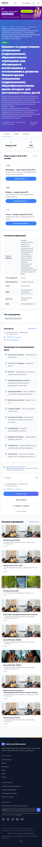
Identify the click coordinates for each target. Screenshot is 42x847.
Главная (4, 27)
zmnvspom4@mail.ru (13, 340)
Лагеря (4, 777)
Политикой (19, 814)
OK (8, 819)
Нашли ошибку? (21, 511)
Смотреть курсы (20, 201)
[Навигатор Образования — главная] (5, 3)
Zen (22, 819)
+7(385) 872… (13, 337)
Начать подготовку (20, 223)
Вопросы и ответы (8, 797)
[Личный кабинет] (33, 3)
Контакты (26, 134)
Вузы (3, 770)
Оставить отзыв (21, 494)
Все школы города (34, 123)
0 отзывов (7, 478)
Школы (11, 27)
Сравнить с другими (22, 506)
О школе (7, 134)
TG (13, 819)
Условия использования (22, 830)
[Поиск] (15, 3)
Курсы (4, 773)
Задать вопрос (21, 500)
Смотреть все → (34, 521)
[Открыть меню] (38, 3)
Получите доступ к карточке (15, 468)
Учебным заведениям (9, 790)
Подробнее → (33, 328)
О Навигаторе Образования (11, 786)
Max (17, 819)
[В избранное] (36, 478)
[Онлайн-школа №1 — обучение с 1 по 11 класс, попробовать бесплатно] (21, 13)
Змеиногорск (21, 27)
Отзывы (16, 134)
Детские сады (6, 759)
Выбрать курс (20, 178)
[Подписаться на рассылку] (38, 810)
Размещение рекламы (9, 793)
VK (3, 819)
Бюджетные (32, 27)
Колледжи (5, 766)
